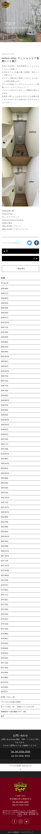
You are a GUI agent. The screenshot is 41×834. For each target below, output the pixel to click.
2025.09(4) (4, 337)
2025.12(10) (5, 322)
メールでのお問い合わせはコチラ (20, 767)
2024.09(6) (4, 395)
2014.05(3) (4, 643)
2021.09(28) (5, 570)
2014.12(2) (4, 624)
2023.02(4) (4, 488)
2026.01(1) (4, 318)
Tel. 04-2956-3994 (20, 751)
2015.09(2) (4, 609)
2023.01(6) (4, 492)
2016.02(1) (4, 600)
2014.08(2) (4, 634)
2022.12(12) (5, 497)
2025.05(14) (5, 356)
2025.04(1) (4, 361)
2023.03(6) (4, 483)
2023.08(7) (4, 458)
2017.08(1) (4, 590)
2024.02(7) (4, 429)
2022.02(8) (4, 546)
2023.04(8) (4, 478)
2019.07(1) (4, 585)
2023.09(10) (5, 454)
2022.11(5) (4, 502)
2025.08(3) (4, 342)
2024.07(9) (4, 405)
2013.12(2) (4, 663)
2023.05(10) (5, 473)
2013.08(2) (4, 677)
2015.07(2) (4, 614)
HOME (3, 278)
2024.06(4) (4, 410)
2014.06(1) (4, 638)
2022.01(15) (5, 551)
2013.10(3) (4, 668)
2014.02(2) (4, 658)
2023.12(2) (4, 439)
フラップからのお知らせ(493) (11, 702)
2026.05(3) (4, 303)
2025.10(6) (4, 332)
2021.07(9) (4, 580)
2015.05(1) (4, 619)
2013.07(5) (4, 682)
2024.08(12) (5, 400)
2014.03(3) (4, 653)
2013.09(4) (4, 672)
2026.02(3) (4, 313)
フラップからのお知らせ (11, 243)
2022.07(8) (4, 522)
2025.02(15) (5, 371)
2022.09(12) (5, 512)
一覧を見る (20, 269)
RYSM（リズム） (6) (8, 697)
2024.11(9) (4, 386)
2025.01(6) (4, 376)
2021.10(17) (5, 565)
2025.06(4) (4, 352)
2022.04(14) (5, 536)
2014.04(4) (4, 648)
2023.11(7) (4, 444)
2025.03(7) (4, 366)
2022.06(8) (4, 527)
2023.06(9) (4, 468)
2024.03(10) (5, 424)
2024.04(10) (5, 420)
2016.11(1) (4, 595)
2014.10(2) (4, 629)
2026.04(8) (4, 308)
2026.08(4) (4, 288)
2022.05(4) (4, 531)
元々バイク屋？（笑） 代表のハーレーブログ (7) (17, 707)
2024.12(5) (4, 381)
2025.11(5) (4, 327)
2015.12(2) (4, 604)
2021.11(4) (4, 561)
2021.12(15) (5, 556)
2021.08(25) (5, 575)
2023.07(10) (5, 463)
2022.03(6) (4, 541)
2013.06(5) (4, 687)
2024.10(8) (4, 390)
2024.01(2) (4, 434)
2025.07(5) (4, 347)
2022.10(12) (5, 507)
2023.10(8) (4, 449)
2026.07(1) (4, 293)
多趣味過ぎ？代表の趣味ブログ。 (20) (13, 711)
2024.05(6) (4, 415)
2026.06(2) (4, 298)
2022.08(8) (4, 517)
